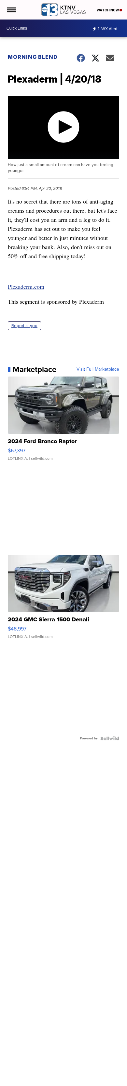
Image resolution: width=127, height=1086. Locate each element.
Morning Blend (33, 57)
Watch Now (108, 10)
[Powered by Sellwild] (109, 738)
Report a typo (24, 325)
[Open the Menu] (11, 10)
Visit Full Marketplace (98, 369)
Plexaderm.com (26, 286)
